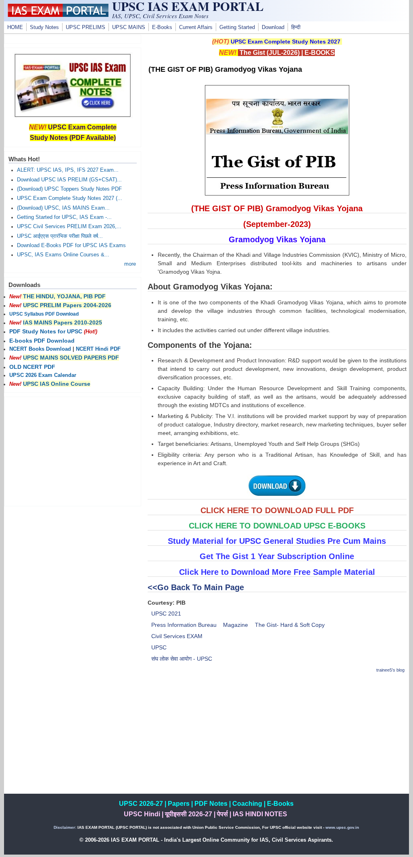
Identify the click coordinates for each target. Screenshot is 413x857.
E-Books (162, 27)
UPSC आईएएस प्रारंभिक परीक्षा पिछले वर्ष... (60, 236)
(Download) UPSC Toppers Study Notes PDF (69, 189)
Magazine (235, 625)
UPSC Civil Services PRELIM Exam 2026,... (69, 226)
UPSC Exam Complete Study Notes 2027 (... (69, 198)
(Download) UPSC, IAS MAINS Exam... (63, 208)
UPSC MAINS (128, 27)
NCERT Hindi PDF (98, 349)
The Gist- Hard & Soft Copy (290, 625)
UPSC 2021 (166, 613)
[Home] (58, 15)
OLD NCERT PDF (32, 367)
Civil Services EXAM (176, 636)
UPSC (159, 647)
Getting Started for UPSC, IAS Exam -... (64, 217)
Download (273, 27)
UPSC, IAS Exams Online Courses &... (63, 255)
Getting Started (237, 27)
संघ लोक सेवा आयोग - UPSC (181, 658)
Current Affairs (196, 27)
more (130, 264)
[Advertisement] (277, 737)
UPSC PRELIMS (85, 27)
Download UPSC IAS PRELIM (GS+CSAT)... (69, 180)
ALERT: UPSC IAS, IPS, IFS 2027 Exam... (68, 170)
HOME (15, 27)
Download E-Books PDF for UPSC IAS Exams (71, 245)
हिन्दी (295, 27)
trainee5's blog (390, 670)
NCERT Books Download (40, 349)
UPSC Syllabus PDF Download (44, 314)
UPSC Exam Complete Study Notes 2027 (285, 41)
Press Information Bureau (184, 625)
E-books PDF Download (42, 340)
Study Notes (44, 27)
